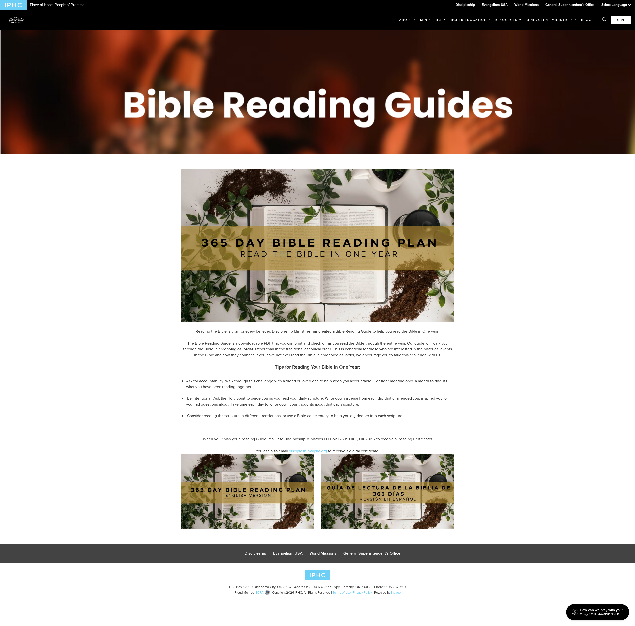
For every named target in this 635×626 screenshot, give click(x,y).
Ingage (396, 592)
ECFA (260, 592)
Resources (506, 19)
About (405, 19)
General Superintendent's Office (569, 5)
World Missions (526, 5)
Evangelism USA (495, 5)
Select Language (614, 5)
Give (621, 20)
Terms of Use (342, 592)
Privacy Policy (362, 592)
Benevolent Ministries (549, 19)
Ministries (431, 19)
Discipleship (465, 5)
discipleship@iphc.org (308, 451)
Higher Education (468, 19)
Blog (586, 19)
